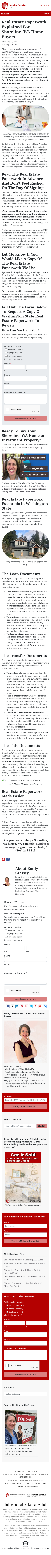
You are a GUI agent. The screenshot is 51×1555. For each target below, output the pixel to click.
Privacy (38, 1483)
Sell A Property (19, 1471)
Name (7, 363)
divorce (5, 299)
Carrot (46, 1548)
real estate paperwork (26, 49)
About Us (12, 1480)
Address (8, 1096)
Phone (7, 375)
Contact (5, 13)
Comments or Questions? (15, 392)
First (5, 371)
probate (15, 299)
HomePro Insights (13, 1483)
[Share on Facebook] (8, 859)
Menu (47, 13)
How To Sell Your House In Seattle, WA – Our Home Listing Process (25, 1475)
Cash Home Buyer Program (31, 1480)
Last (27, 371)
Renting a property (14, 356)
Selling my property (15, 349)
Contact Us (28, 1483)
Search (41, 1126)
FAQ (44, 1483)
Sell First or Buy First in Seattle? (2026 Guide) (24, 1259)
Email (7, 383)
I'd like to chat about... (14, 927)
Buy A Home (33, 1471)
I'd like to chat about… (14, 346)
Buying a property (14, 353)
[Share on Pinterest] (3, 859)
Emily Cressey (10, 44)
